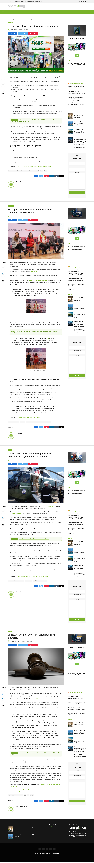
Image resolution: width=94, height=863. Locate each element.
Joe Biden (35, 580)
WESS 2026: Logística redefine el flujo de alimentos (79, 115)
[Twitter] (3, 83)
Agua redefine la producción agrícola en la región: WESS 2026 (79, 132)
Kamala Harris (43, 580)
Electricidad (12, 11)
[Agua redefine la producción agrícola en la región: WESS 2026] (70, 131)
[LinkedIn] (3, 86)
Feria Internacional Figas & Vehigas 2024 (17, 170)
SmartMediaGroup (54, 856)
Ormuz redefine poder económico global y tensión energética (79, 123)
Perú (45, 170)
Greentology (82, 11)
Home (7, 11)
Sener (31, 795)
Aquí (77, 55)
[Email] (3, 93)
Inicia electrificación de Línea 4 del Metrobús (29, 417)
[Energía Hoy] (16, 6)
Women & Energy (66, 11)
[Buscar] (85, 1)
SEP (48, 338)
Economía (57, 11)
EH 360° (75, 11)
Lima (41, 170)
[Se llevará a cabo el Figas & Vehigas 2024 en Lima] (36, 54)
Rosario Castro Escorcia (44, 422)
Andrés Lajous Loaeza (13, 422)
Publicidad (56, 853)
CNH (9, 795)
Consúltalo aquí (52, 826)
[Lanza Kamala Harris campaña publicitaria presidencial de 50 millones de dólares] (36, 485)
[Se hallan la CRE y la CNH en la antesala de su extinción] (36, 666)
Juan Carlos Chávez (16, 641)
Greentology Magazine (76, 83)
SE (28, 795)
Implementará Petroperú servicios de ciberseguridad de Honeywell (34, 166)
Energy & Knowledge (40, 11)
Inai (25, 795)
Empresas (10, 22)
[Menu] (3, 12)
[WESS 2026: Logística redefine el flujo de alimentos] (70, 116)
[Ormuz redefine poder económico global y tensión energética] (70, 123)
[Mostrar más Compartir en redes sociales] (39, 33)
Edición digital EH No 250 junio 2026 (77, 38)
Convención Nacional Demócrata (16, 580)
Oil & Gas (20, 11)
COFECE (14, 795)
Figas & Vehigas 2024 (34, 170)
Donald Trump (28, 580)
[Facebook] (3, 79)
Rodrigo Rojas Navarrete (31, 422)
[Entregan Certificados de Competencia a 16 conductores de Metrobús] (36, 241)
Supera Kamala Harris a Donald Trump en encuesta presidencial (34, 538)
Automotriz (11, 206)
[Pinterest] (3, 90)
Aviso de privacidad (45, 853)
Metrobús (22, 422)
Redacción (14, 29)
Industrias (50, 11)
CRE (18, 795)
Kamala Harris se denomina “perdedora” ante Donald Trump (32, 576)
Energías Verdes (29, 11)
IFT (22, 795)
